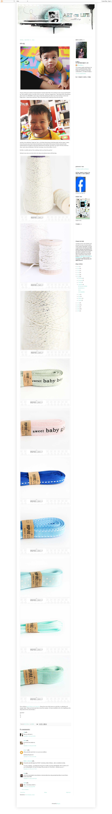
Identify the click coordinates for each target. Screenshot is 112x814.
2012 (78, 276)
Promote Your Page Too (80, 193)
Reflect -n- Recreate (28, 761)
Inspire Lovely (78, 176)
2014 (78, 272)
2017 (78, 266)
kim (24, 773)
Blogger (58, 803)
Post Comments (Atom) (30, 794)
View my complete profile (81, 73)
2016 (78, 268)
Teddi (25, 783)
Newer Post (22, 792)
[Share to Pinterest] (46, 724)
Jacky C (25, 750)
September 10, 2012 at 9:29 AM (30, 756)
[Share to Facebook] (44, 724)
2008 (78, 308)
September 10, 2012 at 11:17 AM (30, 769)
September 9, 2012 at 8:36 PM (29, 736)
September (80, 284)
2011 (78, 302)
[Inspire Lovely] (81, 191)
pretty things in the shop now (33, 706)
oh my (79, 290)
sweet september (81, 291)
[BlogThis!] (41, 724)
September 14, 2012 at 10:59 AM (30, 778)
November (80, 280)
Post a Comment (25, 789)
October (80, 282)
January (80, 300)
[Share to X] (43, 724)
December (80, 278)
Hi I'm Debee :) (80, 65)
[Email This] (40, 724)
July (79, 294)
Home (45, 792)
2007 (78, 310)
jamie (25, 740)
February (80, 298)
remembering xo (81, 288)
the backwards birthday (82, 286)
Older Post (68, 792)
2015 (78, 270)
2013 (78, 274)
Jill (24, 732)
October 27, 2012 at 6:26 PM (29, 786)
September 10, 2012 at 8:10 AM (30, 745)
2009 (78, 306)
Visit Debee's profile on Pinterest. (82, 169)
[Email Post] (37, 724)
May (79, 296)
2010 (78, 304)
